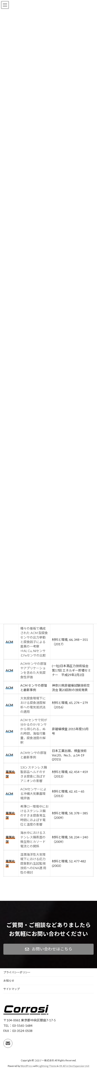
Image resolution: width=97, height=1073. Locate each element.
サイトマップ (11, 989)
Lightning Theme (47, 1066)
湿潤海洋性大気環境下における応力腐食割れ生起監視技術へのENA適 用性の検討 (33, 863)
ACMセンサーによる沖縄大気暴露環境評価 (33, 793)
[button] (48, 949)
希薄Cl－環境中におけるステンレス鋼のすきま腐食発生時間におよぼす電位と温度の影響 (34, 815)
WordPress (27, 1066)
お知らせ (8, 980)
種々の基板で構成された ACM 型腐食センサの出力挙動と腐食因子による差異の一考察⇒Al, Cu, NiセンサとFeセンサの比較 (34, 641)
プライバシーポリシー (16, 972)
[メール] (7, 1043)
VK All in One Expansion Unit (74, 1066)
